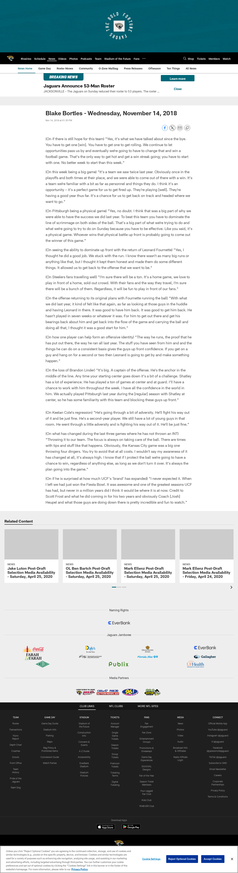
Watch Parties (50, 763)
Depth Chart (16, 744)
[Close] (177, 88)
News (180, 723)
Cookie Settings (151, 858)
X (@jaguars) (218, 741)
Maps (49, 741)
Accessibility (84, 757)
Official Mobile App (217, 723)
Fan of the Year (146, 775)
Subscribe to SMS (218, 763)
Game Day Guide (49, 723)
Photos (180, 729)
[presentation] (232, 588)
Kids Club (147, 800)
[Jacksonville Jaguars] (119, 844)
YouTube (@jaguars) (218, 729)
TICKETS (114, 717)
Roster (15, 723)
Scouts (15, 757)
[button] (114, 587)
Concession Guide (50, 757)
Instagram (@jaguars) (217, 735)
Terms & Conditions (218, 796)
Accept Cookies (213, 858)
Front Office (16, 763)
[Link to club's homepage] (10, 58)
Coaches (15, 751)
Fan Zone (146, 732)
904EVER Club (146, 806)
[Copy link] (187, 128)
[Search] (184, 58)
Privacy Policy (218, 790)
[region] (119, 859)
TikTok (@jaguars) (217, 757)
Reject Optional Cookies (182, 858)
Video (180, 735)
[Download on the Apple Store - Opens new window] (106, 827)
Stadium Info (49, 729)
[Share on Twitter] (172, 129)
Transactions (15, 729)
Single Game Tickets (114, 735)
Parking (50, 735)
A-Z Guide (84, 751)
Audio (180, 741)
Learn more (178, 78)
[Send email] (180, 129)
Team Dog (16, 787)
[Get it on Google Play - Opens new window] (131, 828)
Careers (218, 775)
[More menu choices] (143, 58)
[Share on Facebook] (165, 129)
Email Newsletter (218, 769)
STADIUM (84, 717)
